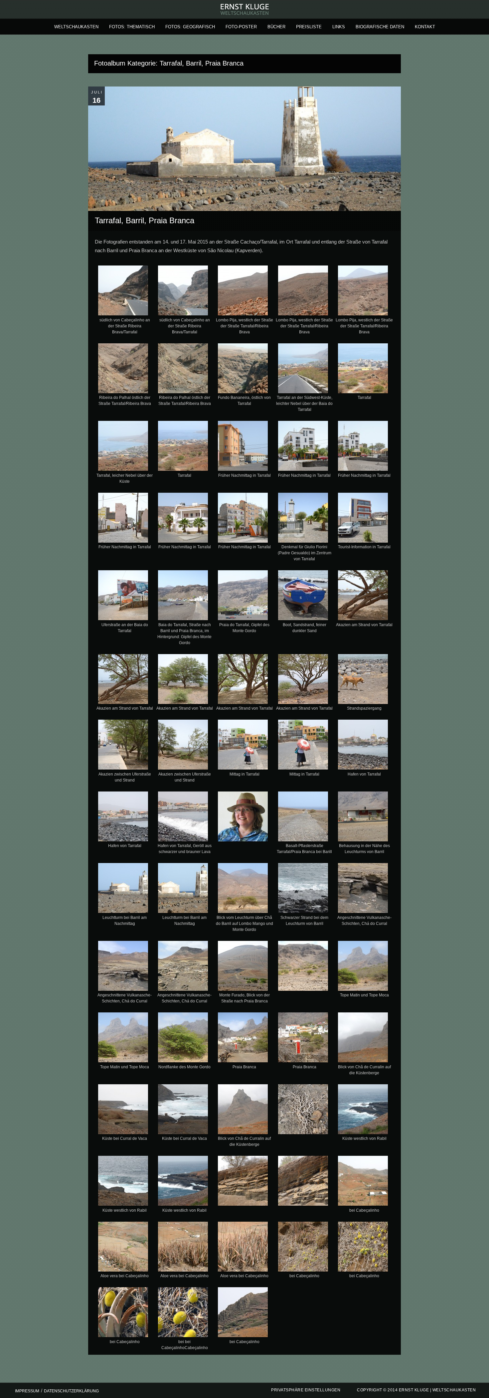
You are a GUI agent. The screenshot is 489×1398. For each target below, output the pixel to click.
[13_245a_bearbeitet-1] (302, 447)
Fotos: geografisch (190, 26)
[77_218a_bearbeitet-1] (362, 1182)
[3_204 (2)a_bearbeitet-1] (243, 291)
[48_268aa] (362, 889)
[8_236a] (302, 369)
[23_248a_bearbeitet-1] (243, 596)
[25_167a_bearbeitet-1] (362, 596)
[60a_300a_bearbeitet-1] (123, 1110)
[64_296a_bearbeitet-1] (123, 1182)
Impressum (27, 1391)
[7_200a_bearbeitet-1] (243, 369)
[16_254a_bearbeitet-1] (183, 519)
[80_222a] (243, 1248)
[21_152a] (123, 596)
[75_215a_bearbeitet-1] (243, 1182)
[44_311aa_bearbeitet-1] (183, 889)
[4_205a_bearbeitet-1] (302, 291)
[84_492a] (123, 1313)
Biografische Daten (380, 26)
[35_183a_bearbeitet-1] (362, 746)
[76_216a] (302, 1182)
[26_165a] (123, 680)
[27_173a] (183, 680)
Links (338, 26)
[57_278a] (123, 1038)
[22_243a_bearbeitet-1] (183, 596)
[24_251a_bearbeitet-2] (302, 596)
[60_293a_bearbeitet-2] (362, 1038)
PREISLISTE (309, 26)
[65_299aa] (183, 1182)
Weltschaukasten (76, 26)
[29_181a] (302, 680)
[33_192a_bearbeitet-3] (243, 746)
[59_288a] (243, 1038)
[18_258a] (302, 519)
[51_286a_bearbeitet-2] (243, 967)
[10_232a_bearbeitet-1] (123, 447)
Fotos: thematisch (132, 26)
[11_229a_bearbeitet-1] (183, 447)
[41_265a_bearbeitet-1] (302, 817)
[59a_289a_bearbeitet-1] (302, 1038)
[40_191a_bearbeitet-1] (243, 817)
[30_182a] (362, 680)
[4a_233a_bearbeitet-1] (362, 291)
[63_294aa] (362, 1110)
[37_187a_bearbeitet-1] (183, 817)
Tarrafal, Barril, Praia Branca (144, 220)
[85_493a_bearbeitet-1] (183, 1313)
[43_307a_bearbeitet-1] (123, 889)
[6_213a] (183, 369)
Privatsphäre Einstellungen (305, 1390)
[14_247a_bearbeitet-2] (362, 447)
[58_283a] (183, 1038)
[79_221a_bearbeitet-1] (183, 1248)
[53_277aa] (362, 967)
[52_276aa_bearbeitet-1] (302, 967)
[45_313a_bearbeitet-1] (302, 889)
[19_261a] (362, 519)
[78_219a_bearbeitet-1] (123, 1248)
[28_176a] (243, 680)
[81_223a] (302, 1248)
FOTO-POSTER (241, 26)
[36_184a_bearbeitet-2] (123, 817)
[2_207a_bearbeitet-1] (183, 291)
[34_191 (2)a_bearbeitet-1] (302, 746)
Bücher (276, 26)
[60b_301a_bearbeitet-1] (183, 1110)
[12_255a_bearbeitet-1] (243, 447)
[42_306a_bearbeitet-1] (362, 817)
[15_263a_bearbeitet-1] (123, 519)
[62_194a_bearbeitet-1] (302, 1110)
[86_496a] (243, 1313)
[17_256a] (243, 519)
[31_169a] (123, 746)
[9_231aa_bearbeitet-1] (362, 369)
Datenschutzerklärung (71, 1391)
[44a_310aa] (243, 889)
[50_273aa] (183, 967)
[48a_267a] (123, 967)
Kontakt (425, 26)
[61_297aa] (243, 1110)
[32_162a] (183, 746)
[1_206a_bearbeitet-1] (123, 291)
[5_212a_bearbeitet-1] (123, 369)
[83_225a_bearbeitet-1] (362, 1248)
